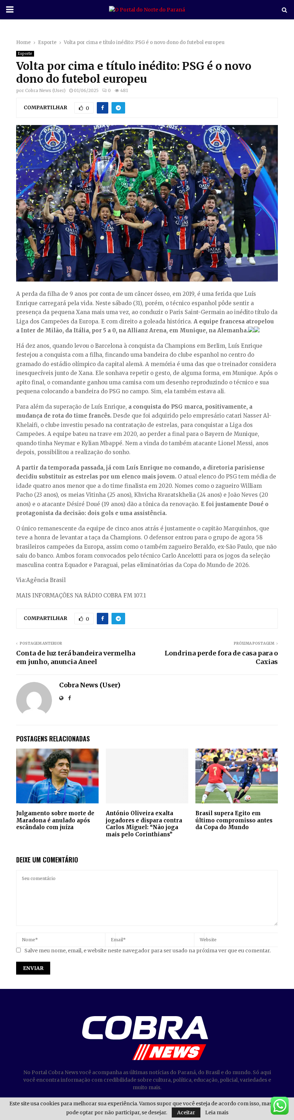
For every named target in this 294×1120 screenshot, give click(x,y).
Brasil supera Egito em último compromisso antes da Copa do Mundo (233, 820)
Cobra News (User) (45, 90)
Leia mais (216, 1112)
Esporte (25, 53)
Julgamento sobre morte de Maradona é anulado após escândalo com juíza (55, 820)
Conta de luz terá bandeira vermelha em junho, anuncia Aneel (75, 657)
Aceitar (186, 1112)
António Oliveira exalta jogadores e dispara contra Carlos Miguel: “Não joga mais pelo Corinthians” (144, 824)
